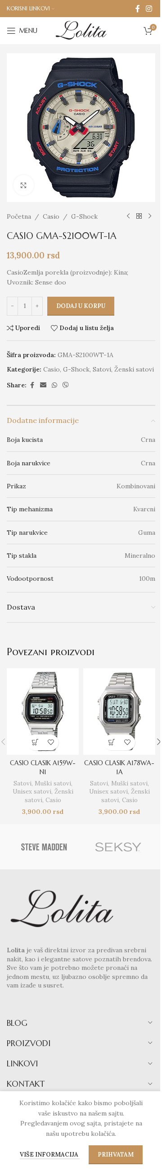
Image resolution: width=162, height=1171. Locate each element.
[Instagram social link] (149, 8)
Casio (51, 216)
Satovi (102, 369)
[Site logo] (81, 30)
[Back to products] (139, 216)
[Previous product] (128, 216)
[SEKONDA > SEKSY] (118, 846)
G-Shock (84, 216)
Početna (19, 216)
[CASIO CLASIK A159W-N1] (43, 711)
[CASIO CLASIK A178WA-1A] (119, 711)
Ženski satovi (134, 369)
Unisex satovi (32, 791)
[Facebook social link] (137, 8)
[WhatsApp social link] (54, 385)
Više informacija (50, 1154)
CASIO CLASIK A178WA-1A (119, 767)
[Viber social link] (66, 385)
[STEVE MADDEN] (44, 846)
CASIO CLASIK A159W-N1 (43, 767)
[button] (35, 742)
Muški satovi (53, 783)
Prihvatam (116, 1154)
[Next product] (149, 216)
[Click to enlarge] (24, 185)
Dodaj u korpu (80, 306)
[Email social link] (43, 385)
